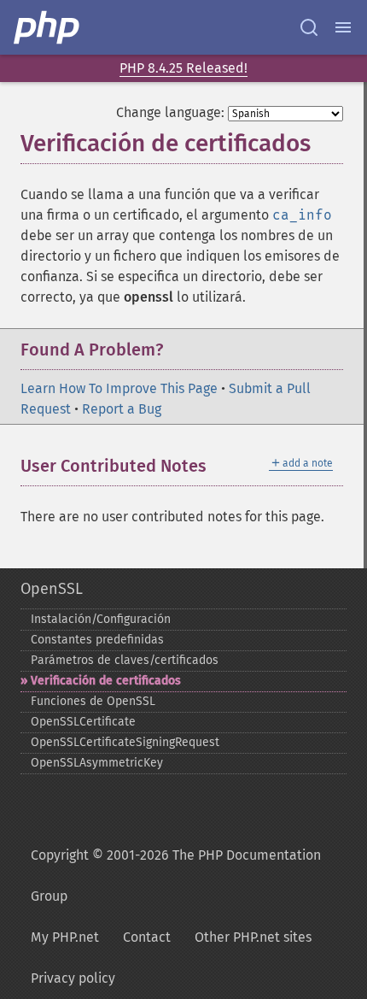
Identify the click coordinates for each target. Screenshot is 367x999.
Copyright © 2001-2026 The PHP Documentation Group (176, 875)
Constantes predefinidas (97, 639)
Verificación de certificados (106, 680)
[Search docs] (309, 27)
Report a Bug (121, 409)
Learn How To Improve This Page (119, 388)
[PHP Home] (48, 27)
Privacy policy (73, 978)
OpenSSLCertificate (83, 721)
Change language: (170, 112)
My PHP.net (65, 937)
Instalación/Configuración (101, 619)
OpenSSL (51, 588)
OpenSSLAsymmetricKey (97, 762)
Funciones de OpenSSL (93, 701)
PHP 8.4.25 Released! (183, 68)
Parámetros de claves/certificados (124, 660)
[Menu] (343, 27)
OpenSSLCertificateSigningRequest (125, 742)
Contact (147, 937)
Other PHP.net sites (253, 937)
